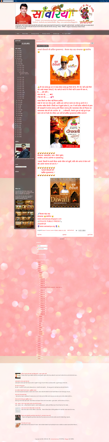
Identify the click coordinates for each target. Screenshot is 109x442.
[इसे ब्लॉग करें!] (80, 230)
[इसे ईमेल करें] (79, 230)
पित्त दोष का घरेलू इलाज (19, 385)
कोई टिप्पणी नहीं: (70, 230)
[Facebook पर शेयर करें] (83, 230)
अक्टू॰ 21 (43, 292)
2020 (39, 339)
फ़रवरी (40, 332)
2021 (39, 336)
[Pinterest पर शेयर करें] (84, 230)
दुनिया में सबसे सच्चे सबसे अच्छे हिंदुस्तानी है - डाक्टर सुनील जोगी (34, 373)
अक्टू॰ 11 (43, 305)
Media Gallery (25, 33)
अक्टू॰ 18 (43, 298)
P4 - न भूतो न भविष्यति (66, 33)
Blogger (66, 439)
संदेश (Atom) (67, 239)
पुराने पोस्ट (90, 234)
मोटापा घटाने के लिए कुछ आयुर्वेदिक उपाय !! (23, 399)
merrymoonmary (55, 439)
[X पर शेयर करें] (82, 230)
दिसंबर (40, 272)
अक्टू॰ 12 (43, 303)
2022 (39, 270)
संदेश (39, 246)
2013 (39, 354)
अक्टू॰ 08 (43, 311)
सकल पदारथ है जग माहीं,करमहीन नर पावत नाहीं (30, 408)
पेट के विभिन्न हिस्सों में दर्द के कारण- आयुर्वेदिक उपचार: (26, 390)
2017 (39, 345)
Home (18, 33)
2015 (39, 349)
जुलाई (40, 321)
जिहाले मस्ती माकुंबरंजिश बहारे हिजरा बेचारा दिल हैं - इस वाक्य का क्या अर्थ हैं (36, 415)
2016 (39, 347)
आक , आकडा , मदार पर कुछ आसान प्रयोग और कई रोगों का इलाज (28, 403)
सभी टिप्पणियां (41, 248)
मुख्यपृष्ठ (64, 234)
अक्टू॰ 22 (43, 290)
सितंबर (40, 316)
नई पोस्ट (39, 234)
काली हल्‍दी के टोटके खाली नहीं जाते (22, 381)
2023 (39, 268)
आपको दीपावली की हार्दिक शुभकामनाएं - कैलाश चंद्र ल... (51, 287)
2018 (39, 343)
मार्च (40, 329)
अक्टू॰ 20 (43, 294)
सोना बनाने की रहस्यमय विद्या (20, 394)
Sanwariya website (46, 33)
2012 (39, 356)
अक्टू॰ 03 (43, 314)
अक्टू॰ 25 (43, 283)
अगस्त (40, 319)
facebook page (56, 33)
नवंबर (40, 275)
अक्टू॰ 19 (43, 296)
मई (40, 325)
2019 (39, 341)
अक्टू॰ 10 (43, 307)
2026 (39, 262)
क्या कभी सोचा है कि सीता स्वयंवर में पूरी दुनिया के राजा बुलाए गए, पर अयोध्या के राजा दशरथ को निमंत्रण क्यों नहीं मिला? (24, 193)
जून (40, 323)
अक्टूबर (41, 277)
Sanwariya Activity (35, 33)
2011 (39, 358)
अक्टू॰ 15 (43, 301)
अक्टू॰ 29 (43, 279)
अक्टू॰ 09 (43, 309)
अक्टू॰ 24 (43, 285)
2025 (39, 264)
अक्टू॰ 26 (43, 281)
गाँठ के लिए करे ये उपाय (25, 423)
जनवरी (40, 334)
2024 (39, 266)
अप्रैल (40, 327)
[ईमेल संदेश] (76, 230)
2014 (39, 352)
